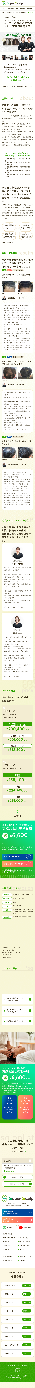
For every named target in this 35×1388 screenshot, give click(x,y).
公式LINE (9, 1228)
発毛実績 (6, 1241)
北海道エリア (10, 1285)
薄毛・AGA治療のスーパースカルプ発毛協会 (19, 1377)
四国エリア (9, 1336)
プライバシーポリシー (12, 1365)
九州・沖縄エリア (12, 1345)
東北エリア (9, 1294)
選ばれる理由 (7, 1234)
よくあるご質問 (24, 1245)
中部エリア (9, 1311)
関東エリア (9, 1302)
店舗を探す (7, 1245)
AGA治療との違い (9, 1238)
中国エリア (9, 1328)
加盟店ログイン (24, 1260)
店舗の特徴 (10, 8)
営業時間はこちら (17, 80)
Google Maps (10, 1171)
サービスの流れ (24, 1241)
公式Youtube (27, 1228)
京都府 (14, 17)
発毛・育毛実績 (20, 8)
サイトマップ (25, 1365)
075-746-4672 (17, 77)
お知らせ (6, 1249)
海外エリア (9, 1353)
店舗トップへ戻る (17, 1177)
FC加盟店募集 (7, 1256)
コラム (21, 1249)
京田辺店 (7, 1160)
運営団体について (25, 1256)
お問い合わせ (7, 1260)
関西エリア (7, 17)
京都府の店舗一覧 (17, 1151)
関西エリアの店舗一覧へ (17, 1184)
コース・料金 (23, 1238)
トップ (4, 8)
